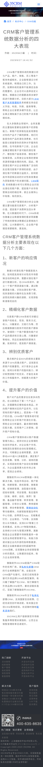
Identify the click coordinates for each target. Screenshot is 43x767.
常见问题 (33, 696)
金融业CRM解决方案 (12, 699)
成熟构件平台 (28, 670)
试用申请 (33, 699)
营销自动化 (32, 508)
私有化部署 (27, 567)
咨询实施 (33, 690)
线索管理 (6, 665)
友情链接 (29, 730)
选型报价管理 (8, 734)
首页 (9, 21)
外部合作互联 (28, 662)
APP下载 (33, 702)
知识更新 (17, 730)
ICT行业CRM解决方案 (12, 704)
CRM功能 (31, 21)
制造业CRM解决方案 (12, 690)
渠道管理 (30, 734)
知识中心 (19, 21)
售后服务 (33, 693)
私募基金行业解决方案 (12, 702)
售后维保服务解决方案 (12, 693)
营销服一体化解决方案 (12, 696)
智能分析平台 (28, 673)
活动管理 (6, 662)
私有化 (35, 595)
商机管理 (6, 670)
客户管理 (6, 668)
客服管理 (6, 676)
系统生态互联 (28, 668)
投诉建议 (33, 704)
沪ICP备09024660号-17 (29, 744)
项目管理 (20, 734)
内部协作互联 (28, 665)
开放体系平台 (28, 676)
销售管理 (6, 673)
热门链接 (6, 730)
